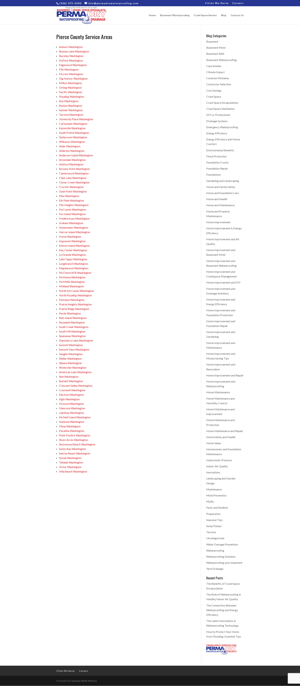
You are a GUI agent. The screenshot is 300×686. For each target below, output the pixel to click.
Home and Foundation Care (222, 193)
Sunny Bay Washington (72, 448)
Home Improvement (218, 222)
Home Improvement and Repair (225, 375)
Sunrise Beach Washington (74, 453)
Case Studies (213, 66)
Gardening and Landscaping (222, 180)
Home (152, 15)
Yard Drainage (214, 568)
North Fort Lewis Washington (76, 290)
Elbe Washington (69, 196)
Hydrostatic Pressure (219, 460)
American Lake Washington (75, 372)
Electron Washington (71, 394)
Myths (210, 501)
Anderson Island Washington (76, 155)
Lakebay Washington (71, 412)
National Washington (71, 421)
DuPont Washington (71, 60)
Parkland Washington (72, 299)
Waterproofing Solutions (221, 556)
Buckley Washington (71, 55)
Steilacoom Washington (73, 137)
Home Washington (70, 236)
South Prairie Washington (74, 132)
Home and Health (216, 199)
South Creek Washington (73, 326)
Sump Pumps (214, 526)
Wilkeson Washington (72, 141)
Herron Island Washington (74, 232)
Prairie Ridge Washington (74, 308)
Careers (238, 3)
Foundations (213, 174)
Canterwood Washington (74, 173)
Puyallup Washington (71, 96)
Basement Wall (215, 53)
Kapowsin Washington (72, 241)
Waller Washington (70, 358)
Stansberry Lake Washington (76, 340)
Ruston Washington (70, 105)
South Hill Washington (72, 331)
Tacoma (211, 532)
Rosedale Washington (72, 322)
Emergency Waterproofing (222, 127)
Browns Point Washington (74, 168)
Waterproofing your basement (224, 562)
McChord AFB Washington (75, 272)
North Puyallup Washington (75, 295)
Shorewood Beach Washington (77, 444)
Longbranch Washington (73, 263)
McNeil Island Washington (75, 417)
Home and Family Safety (220, 186)
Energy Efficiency (216, 133)
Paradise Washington (71, 430)
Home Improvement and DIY (223, 282)
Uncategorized (215, 538)
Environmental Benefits (220, 150)
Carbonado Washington (73, 123)
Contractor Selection (218, 84)
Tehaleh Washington (71, 462)
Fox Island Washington (72, 214)
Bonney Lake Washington (74, 51)
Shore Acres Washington (73, 439)
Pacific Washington (70, 92)
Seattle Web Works (84, 680)
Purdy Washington (70, 313)
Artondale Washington (72, 159)
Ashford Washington (71, 164)
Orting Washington (70, 87)
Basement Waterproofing (174, 15)
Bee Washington (68, 376)
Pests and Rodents (217, 507)
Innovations (213, 472)
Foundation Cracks (217, 162)
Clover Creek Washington (74, 182)
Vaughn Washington (71, 354)
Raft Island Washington (73, 317)
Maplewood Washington (73, 268)
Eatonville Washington (72, 128)
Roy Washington (68, 101)
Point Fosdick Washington (74, 435)
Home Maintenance (218, 392)
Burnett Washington (71, 381)
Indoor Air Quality (217, 466)
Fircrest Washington (71, 74)
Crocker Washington (71, 186)
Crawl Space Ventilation (220, 108)
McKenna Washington (72, 277)
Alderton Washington (71, 150)
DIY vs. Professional (218, 114)
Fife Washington (68, 69)
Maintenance (214, 489)
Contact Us (237, 15)
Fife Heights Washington (74, 205)
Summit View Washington (74, 349)
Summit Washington (71, 345)
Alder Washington (69, 146)
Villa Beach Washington (73, 471)
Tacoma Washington (71, 114)
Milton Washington (70, 83)
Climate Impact (215, 72)
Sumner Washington (71, 110)
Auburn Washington (71, 46)
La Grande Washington (72, 254)
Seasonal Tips (214, 519)
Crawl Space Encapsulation (222, 102)
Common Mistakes (217, 78)
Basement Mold (215, 47)
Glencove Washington (72, 408)
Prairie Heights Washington (75, 304)
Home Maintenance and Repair (224, 431)
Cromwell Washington (72, 390)
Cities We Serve (217, 3)
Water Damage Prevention (222, 544)
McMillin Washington (72, 281)
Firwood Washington (71, 403)
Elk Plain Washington (71, 200)
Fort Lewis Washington (72, 209)
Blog (223, 15)
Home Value (213, 443)
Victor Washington (70, 467)
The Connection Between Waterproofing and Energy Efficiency (222, 610)
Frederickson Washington (74, 218)
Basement (212, 41)
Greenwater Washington (73, 227)
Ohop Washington (70, 426)
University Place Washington (76, 119)
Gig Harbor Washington (73, 78)
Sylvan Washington (70, 457)
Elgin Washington (69, 399)
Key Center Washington (73, 250)
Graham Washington (71, 223)
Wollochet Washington (72, 367)
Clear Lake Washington (72, 177)
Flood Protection (216, 156)
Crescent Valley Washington (75, 385)
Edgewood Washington (73, 65)
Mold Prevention (216, 495)
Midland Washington (71, 286)
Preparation (213, 513)
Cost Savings (214, 90)
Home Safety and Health (220, 437)
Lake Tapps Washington (73, 259)
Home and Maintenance (220, 205)
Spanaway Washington (72, 336)
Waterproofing (215, 550)
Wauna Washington (70, 363)
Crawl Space (213, 96)
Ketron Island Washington (74, 245)
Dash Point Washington (73, 191)
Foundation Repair (217, 168)
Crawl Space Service (205, 15)
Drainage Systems (217, 121)
